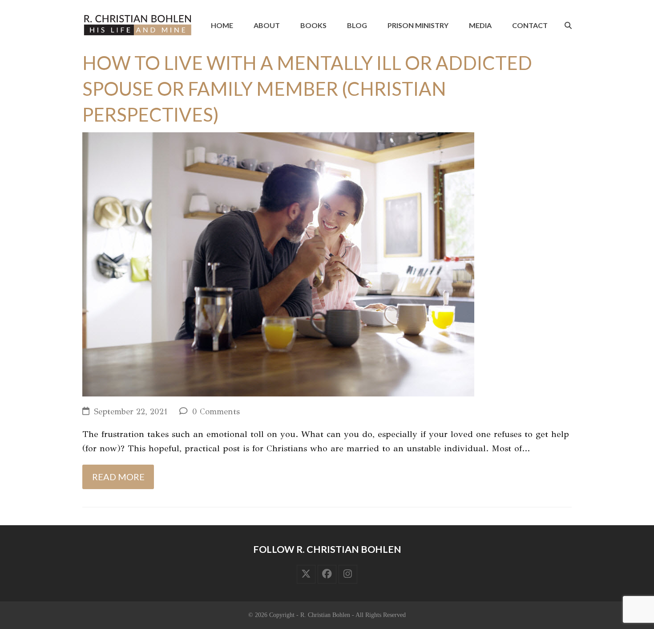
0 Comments (216, 412)
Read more (118, 476)
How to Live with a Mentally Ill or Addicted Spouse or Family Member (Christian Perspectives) (307, 89)
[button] (568, 25)
